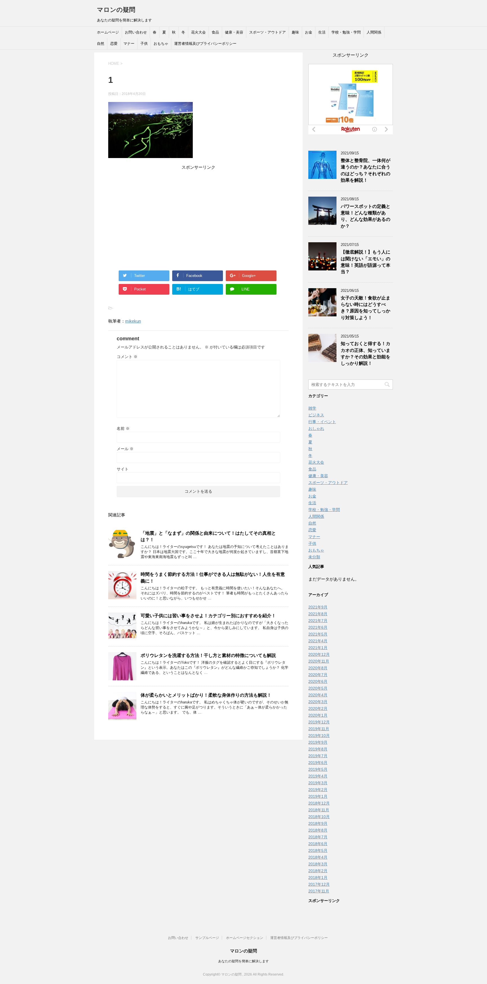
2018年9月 (317, 823)
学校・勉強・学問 (346, 32)
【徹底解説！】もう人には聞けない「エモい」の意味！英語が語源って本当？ (365, 262)
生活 (322, 32)
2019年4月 (317, 776)
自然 (100, 43)
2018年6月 (317, 843)
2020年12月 (319, 654)
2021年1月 (317, 647)
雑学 (312, 408)
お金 (308, 32)
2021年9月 (317, 607)
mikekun (133, 321)
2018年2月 (317, 871)
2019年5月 (317, 769)
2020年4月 (317, 695)
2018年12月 (319, 803)
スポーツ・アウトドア (267, 32)
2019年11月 (318, 729)
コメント (127, 356)
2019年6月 (317, 762)
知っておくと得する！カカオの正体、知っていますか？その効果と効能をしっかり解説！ (365, 353)
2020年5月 (317, 688)
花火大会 (198, 32)
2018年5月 (317, 850)
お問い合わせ (136, 32)
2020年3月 (317, 701)
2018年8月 (317, 830)
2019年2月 (317, 789)
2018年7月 (317, 837)
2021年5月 (317, 634)
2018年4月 (317, 857)
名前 (123, 428)
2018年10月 (319, 816)
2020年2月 (317, 708)
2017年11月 (318, 891)
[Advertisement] (198, 210)
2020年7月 (317, 674)
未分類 (314, 557)
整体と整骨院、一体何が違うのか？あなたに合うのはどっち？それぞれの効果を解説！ (365, 170)
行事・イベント (322, 421)
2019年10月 (319, 735)
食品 (215, 32)
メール (125, 449)
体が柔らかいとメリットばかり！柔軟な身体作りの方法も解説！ (206, 695)
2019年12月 (319, 722)
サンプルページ (207, 938)
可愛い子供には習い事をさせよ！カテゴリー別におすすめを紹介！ (208, 615)
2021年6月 (317, 627)
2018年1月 (317, 877)
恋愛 (114, 43)
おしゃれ (316, 428)
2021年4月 (317, 641)
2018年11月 (318, 810)
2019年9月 (317, 742)
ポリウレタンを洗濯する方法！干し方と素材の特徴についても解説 (208, 655)
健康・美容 (234, 32)
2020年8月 (317, 668)
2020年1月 (317, 715)
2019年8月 (317, 749)
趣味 (295, 32)
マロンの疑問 (116, 9)
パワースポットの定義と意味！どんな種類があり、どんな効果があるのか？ (365, 216)
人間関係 (374, 32)
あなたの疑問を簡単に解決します (243, 961)
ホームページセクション (244, 938)
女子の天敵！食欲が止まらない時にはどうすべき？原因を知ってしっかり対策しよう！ (365, 308)
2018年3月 (317, 864)
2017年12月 (319, 884)
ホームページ (108, 32)
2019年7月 (317, 756)
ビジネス (316, 415)
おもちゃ (161, 43)
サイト (123, 469)
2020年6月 (317, 681)
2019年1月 (317, 796)
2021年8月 (317, 614)
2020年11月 (318, 661)
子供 (144, 43)
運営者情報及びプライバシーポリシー (205, 43)
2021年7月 (317, 620)
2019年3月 (317, 783)
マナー (128, 43)
